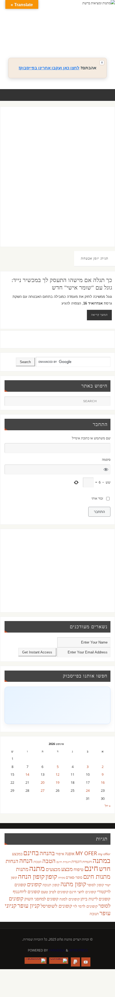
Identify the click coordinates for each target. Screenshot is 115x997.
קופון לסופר (95, 884)
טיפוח (78, 869)
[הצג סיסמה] (105, 469)
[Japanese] (89, 34)
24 (88, 790)
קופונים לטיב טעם (54, 891)
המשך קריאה (99, 315)
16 (103, 782)
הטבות (37, 862)
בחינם (31, 852)
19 (57, 782)
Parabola (57, 950)
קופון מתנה (73, 884)
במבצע (17, 853)
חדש (104, 868)
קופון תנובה (51, 884)
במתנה (101, 860)
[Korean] (95, 34)
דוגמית (76, 861)
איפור (60, 853)
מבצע (67, 869)
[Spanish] (78, 40)
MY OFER (86, 853)
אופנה (70, 854)
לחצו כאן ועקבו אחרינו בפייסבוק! (49, 67)
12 (57, 774)
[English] (68, 34)
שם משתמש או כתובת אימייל (91, 438)
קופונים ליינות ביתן (95, 899)
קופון (51, 876)
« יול (107, 806)
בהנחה (47, 853)
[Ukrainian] (84, 40)
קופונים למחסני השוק (41, 899)
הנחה (26, 860)
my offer (104, 854)
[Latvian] (100, 34)
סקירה (61, 878)
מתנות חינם (96, 876)
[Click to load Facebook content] (57, 705)
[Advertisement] (57, 181)
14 (27, 774)
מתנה (37, 868)
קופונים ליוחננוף (26, 891)
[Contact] (58, 960)
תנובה (94, 913)
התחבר (99, 512)
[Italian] (84, 34)
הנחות (12, 861)
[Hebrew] (78, 34)
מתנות (22, 869)
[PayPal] (75, 961)
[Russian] (68, 40)
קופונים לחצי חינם (82, 891)
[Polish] (105, 34)
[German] (73, 34)
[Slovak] (73, 40)
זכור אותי (97, 498)
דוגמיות (87, 861)
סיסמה (106, 459)
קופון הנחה (31, 876)
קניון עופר (28, 905)
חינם (91, 868)
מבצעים (53, 869)
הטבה (49, 861)
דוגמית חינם (63, 862)
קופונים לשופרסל (56, 906)
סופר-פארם (74, 877)
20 (42, 782)
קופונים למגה (69, 898)
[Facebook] (36, 960)
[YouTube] (85, 961)
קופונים (34, 884)
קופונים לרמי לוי (85, 906)
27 (42, 790)
